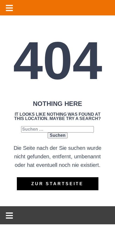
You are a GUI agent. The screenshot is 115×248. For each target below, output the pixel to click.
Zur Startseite (57, 183)
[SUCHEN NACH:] (57, 129)
